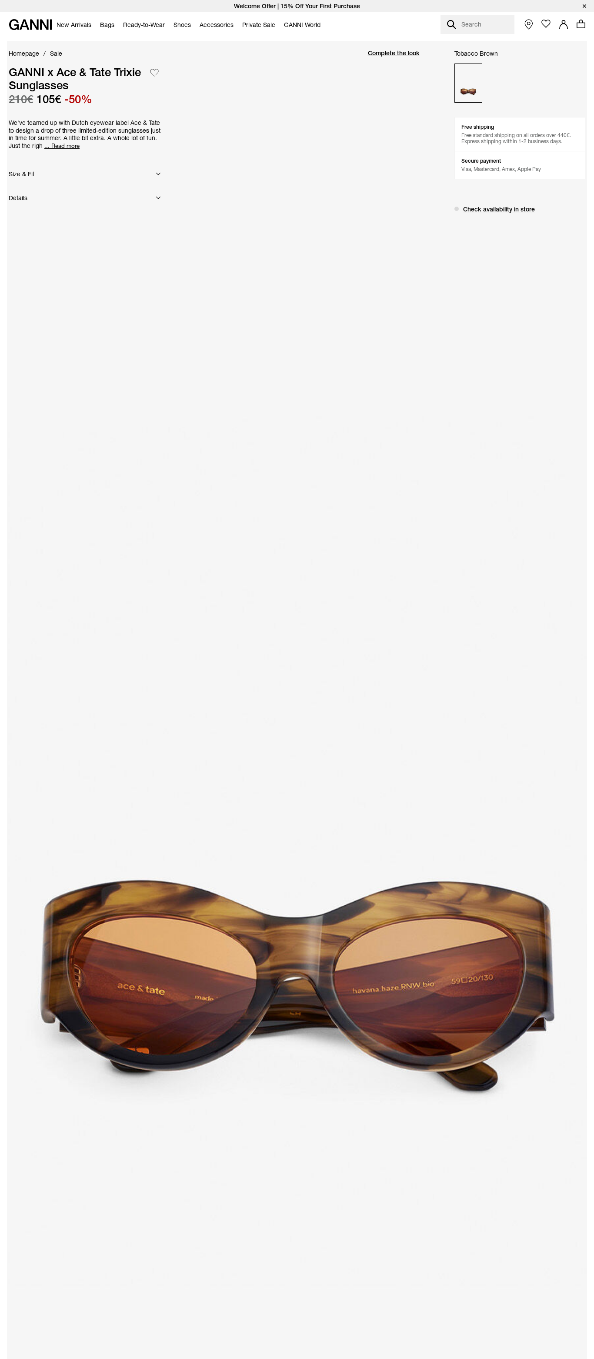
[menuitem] (74, 25)
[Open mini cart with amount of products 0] (581, 24)
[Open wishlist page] (546, 24)
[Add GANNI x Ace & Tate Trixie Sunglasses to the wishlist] (154, 72)
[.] (297, 6)
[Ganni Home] (30, 24)
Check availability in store (499, 209)
